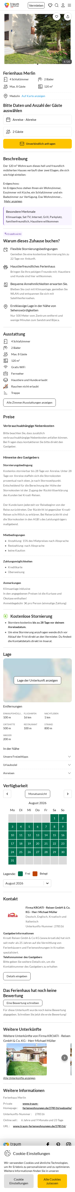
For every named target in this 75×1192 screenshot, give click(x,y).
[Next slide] (64, 1058)
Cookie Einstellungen (18, 1181)
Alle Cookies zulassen (52, 1181)
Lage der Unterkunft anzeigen (37, 680)
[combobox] (5, 883)
